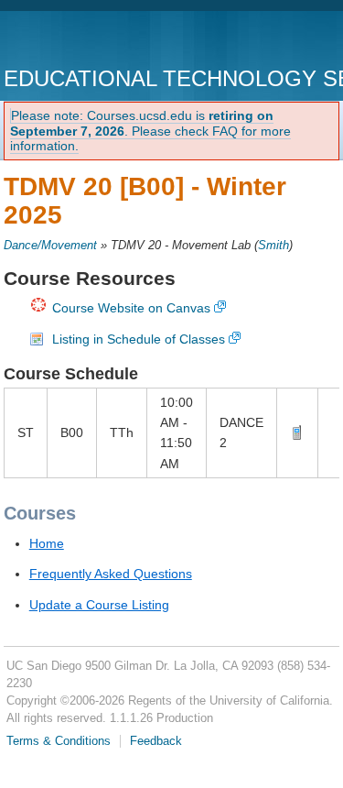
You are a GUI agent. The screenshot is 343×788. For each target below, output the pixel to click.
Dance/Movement (50, 245)
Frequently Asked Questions (110, 573)
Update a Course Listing (99, 604)
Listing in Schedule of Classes (138, 339)
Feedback (156, 741)
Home (46, 543)
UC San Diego (108, 40)
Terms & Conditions (58, 741)
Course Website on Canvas (131, 308)
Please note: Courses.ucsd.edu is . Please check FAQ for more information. (150, 131)
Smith (273, 245)
